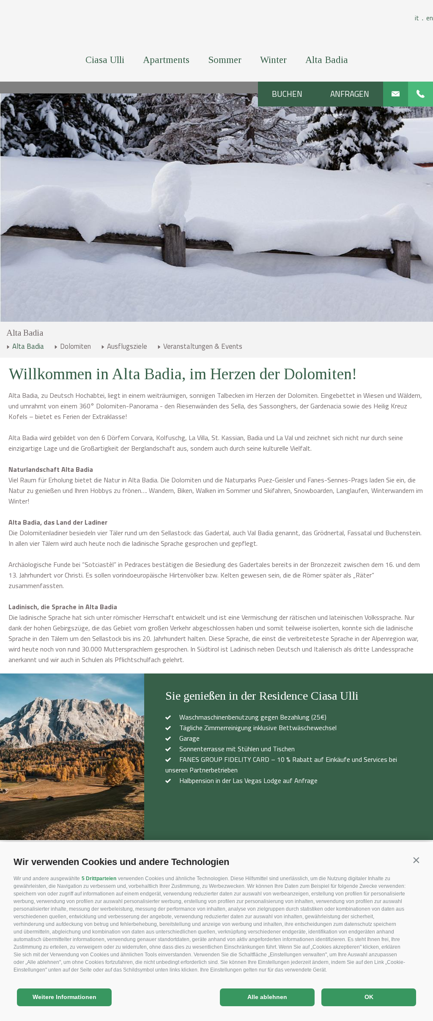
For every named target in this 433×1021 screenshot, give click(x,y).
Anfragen (349, 94)
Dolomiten (75, 346)
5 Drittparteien (99, 878)
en (429, 18)
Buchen (287, 94)
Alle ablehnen (267, 997)
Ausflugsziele (127, 346)
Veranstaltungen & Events (202, 346)
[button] (416, 860)
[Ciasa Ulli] (216, 25)
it (419, 18)
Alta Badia (326, 60)
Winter (273, 60)
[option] (216, 207)
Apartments (166, 60)
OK (368, 997)
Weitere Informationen (64, 997)
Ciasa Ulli (104, 60)
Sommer (224, 60)
